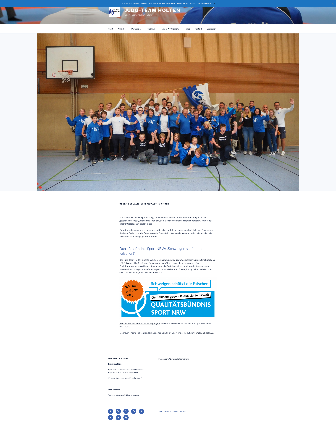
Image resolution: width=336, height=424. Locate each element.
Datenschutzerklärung (179, 359)
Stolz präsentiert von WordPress (172, 411)
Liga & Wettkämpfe (170, 29)
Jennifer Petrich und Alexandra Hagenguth (139, 323)
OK (214, 3)
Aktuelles (122, 29)
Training (151, 29)
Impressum (163, 359)
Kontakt (198, 29)
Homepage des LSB (203, 333)
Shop (188, 29)
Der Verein (136, 29)
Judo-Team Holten (152, 10)
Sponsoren (211, 29)
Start (110, 29)
